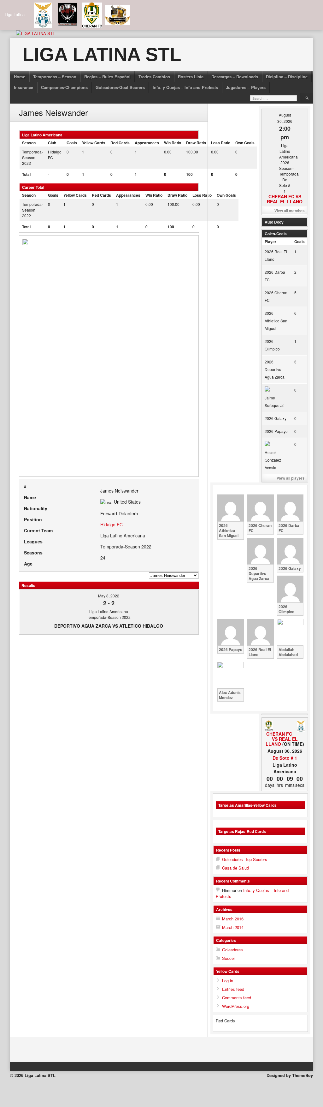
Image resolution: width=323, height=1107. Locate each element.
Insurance (23, 87)
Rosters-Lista (190, 77)
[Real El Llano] (301, 727)
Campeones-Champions (64, 87)
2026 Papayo (276, 431)
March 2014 (233, 927)
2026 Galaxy (275, 418)
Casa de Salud (235, 868)
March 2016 (233, 919)
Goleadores (232, 950)
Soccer (228, 958)
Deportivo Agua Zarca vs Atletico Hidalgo (108, 626)
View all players (291, 478)
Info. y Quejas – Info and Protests (185, 87)
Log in (227, 981)
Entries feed (233, 989)
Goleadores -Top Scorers (244, 859)
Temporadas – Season (54, 77)
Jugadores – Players (246, 87)
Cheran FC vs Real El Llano (284, 199)
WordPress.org (235, 1006)
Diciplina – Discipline (287, 77)
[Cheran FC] (269, 726)
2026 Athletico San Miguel (276, 320)
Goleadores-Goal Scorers (120, 87)
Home (19, 77)
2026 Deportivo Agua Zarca (275, 369)
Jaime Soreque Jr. (274, 401)
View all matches (289, 210)
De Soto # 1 (285, 758)
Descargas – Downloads (234, 77)
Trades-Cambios (154, 77)
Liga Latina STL (101, 54)
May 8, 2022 (108, 595)
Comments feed (236, 998)
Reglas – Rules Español (107, 77)
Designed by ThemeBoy (290, 1075)
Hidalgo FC (111, 524)
